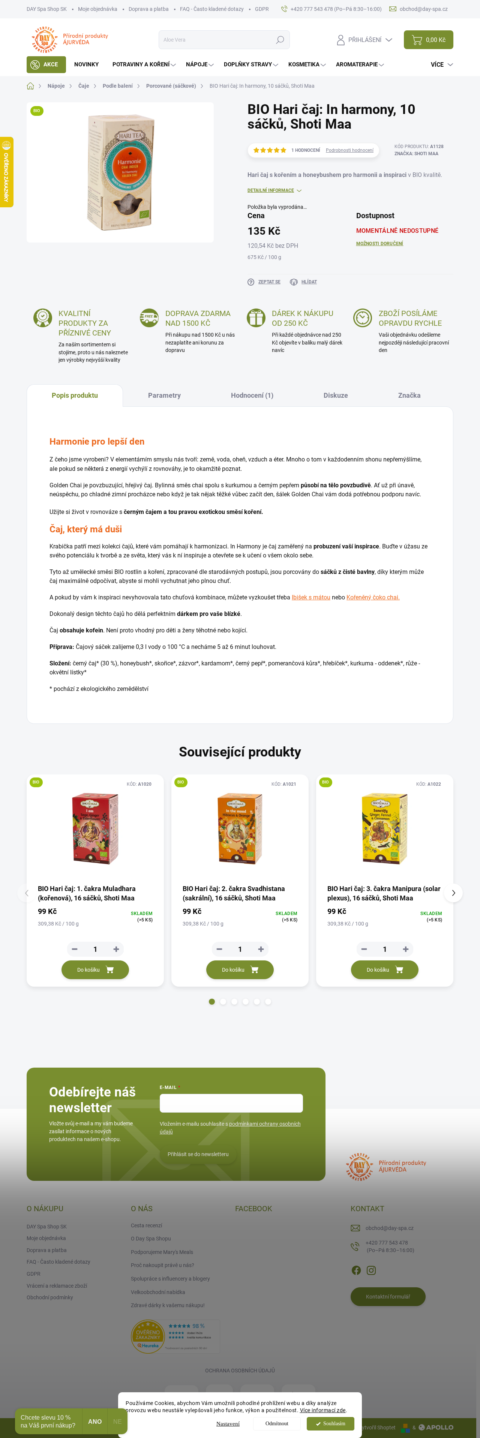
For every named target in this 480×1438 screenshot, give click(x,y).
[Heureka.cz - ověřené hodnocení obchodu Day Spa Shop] (175, 1336)
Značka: (416, 153)
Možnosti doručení (380, 243)
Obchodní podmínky (50, 1297)
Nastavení (228, 1424)
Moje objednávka (97, 9)
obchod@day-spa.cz (390, 1228)
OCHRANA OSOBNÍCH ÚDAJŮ (240, 1371)
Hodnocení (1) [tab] (252, 395)
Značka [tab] (409, 395)
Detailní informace (271, 190)
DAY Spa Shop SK (47, 9)
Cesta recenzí (146, 1225)
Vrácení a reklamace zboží (57, 1286)
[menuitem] (46, 64)
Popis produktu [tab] (75, 395)
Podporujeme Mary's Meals (162, 1252)
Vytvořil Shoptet (377, 1428)
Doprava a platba (149, 9)
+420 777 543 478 (390, 1246)
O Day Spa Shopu (151, 1239)
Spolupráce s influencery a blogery (170, 1279)
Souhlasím (334, 1423)
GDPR (262, 9)
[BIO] (95, 829)
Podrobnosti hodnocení (350, 150)
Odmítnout (277, 1423)
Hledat (280, 40)
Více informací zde (323, 1410)
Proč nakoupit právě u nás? (162, 1265)
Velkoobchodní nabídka (158, 1292)
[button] (212, 1001)
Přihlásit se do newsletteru (198, 1154)
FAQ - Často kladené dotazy (212, 9)
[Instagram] (371, 1269)
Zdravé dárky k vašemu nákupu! (168, 1305)
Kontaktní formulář (388, 1297)
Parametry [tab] (164, 395)
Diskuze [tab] (336, 395)
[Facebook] (356, 1269)
